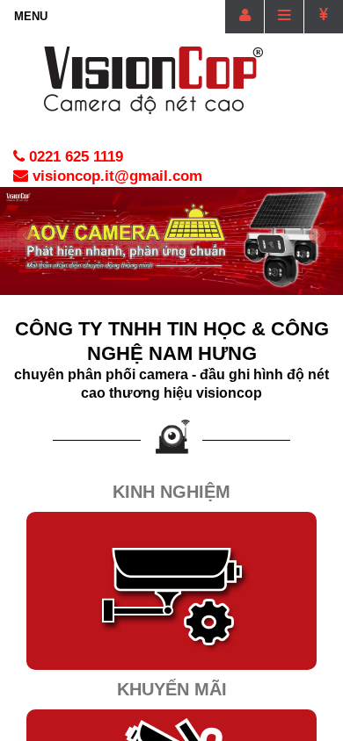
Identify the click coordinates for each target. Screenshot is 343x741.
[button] (26, 260)
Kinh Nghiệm (171, 491)
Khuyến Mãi (172, 689)
